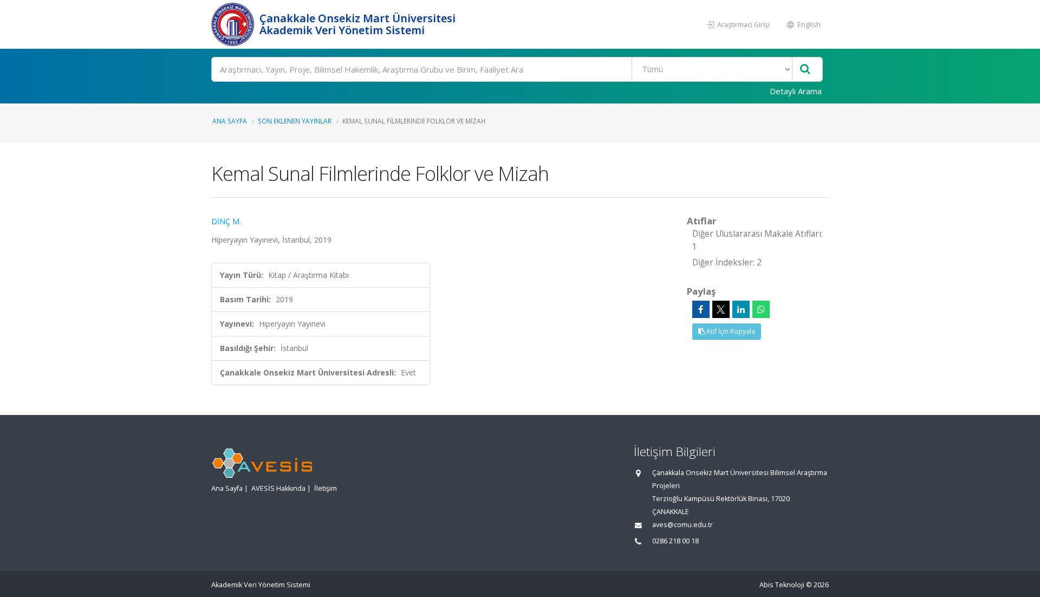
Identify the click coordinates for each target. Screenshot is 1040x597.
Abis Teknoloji (781, 584)
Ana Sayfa (229, 120)
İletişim (325, 488)
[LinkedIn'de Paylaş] (741, 309)
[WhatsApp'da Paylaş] (761, 309)
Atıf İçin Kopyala (730, 331)
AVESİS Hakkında (278, 488)
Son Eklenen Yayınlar (295, 120)
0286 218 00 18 (675, 541)
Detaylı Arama (796, 91)
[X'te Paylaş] (721, 309)
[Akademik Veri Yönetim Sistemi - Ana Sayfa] (234, 24)
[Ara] (805, 69)
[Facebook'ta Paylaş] (701, 309)
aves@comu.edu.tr (682, 524)
